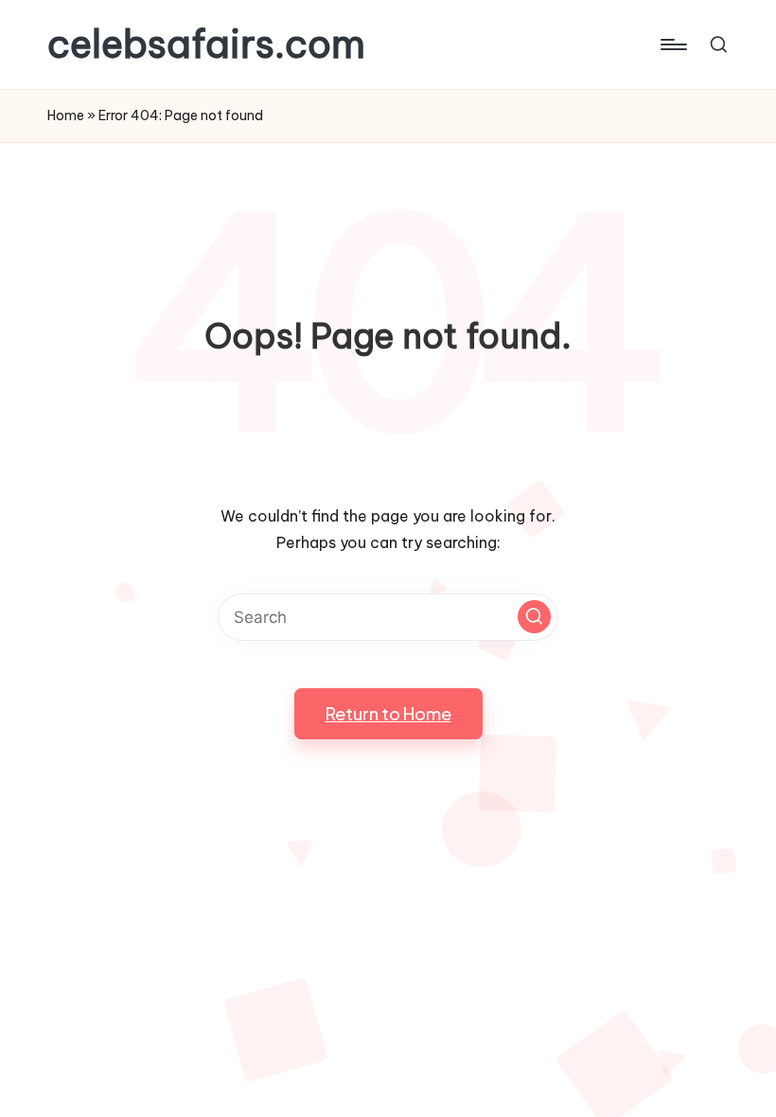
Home (65, 115)
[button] (534, 616)
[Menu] (672, 44)
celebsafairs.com (206, 44)
